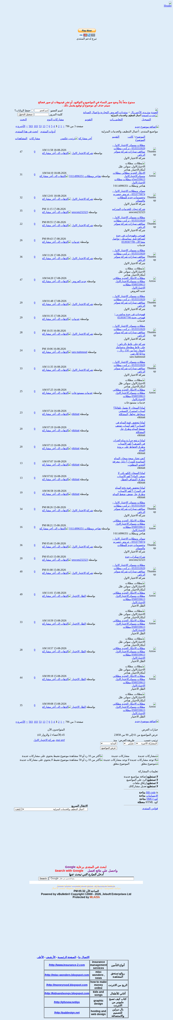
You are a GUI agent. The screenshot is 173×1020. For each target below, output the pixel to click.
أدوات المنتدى (47, 131)
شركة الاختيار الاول (134, 158)
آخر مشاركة (85, 138)
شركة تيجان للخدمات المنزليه (128, 209)
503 (31, 126)
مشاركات (34, 138)
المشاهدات (21, 138)
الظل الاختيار (138, 605)
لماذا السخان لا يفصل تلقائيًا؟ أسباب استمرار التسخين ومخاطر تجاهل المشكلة (129, 411)
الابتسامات (152, 795)
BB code (151, 792)
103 (36, 126)
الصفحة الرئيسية (67, 957)
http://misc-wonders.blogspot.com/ (67, 974)
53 (40, 126)
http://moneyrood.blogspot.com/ (67, 984)
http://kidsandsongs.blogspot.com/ (66, 993)
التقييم (115, 136)
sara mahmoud (137, 356)
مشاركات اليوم (55, 119)
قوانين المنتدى (150, 808)
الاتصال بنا (83, 957)
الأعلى (40, 957)
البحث (23, 119)
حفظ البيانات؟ (22, 110)
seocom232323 (137, 212)
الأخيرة (20, 126)
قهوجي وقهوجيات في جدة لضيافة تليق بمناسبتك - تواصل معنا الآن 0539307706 (128, 238)
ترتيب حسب (151, 740)
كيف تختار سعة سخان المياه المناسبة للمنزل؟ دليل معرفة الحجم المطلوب (129, 461)
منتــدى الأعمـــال (141, 112)
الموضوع (140, 136)
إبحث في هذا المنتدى (26, 131)
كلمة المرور (56, 114)
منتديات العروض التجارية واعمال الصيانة (105, 112)
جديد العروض (137, 290)
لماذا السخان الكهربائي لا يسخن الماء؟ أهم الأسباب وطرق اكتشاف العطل (131, 476)
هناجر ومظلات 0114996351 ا (129, 185)
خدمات (141, 245)
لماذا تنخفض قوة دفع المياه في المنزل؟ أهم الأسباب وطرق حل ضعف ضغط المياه (129, 491)
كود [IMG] (152, 798)
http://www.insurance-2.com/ (67, 965)
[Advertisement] (82, 7)
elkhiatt (141, 417)
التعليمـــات (116, 119)
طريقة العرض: (126, 740)
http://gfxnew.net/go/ (67, 1002)
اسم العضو (57, 110)
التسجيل (146, 119)
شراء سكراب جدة (135, 556)
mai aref (60, 740)
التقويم (88, 119)
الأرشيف (50, 957)
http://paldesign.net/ (67, 1012)
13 (44, 126)
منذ (115, 740)
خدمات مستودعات (134, 402)
